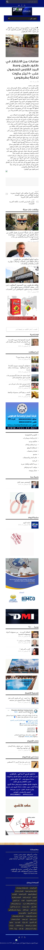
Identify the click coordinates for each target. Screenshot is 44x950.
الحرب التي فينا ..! (24, 649)
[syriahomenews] (22, 13)
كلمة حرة (17, 922)
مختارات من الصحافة (30, 925)
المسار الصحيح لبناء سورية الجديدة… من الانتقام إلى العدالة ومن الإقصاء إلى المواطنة (18, 342)
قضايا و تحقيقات (32, 451)
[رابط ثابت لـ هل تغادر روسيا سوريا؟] (34, 362)
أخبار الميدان (33, 888)
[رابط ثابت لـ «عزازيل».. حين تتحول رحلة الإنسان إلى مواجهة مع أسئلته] (34, 751)
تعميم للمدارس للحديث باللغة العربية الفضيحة (21, 201)
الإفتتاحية (14, 894)
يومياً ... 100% (13, 928)
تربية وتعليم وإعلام (31, 444)
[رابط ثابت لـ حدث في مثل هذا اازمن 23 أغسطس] (34, 767)
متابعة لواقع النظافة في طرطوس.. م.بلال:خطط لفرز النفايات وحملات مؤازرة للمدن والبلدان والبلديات (23, 261)
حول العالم (26, 910)
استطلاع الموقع (32, 448)
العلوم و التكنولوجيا (31, 435)
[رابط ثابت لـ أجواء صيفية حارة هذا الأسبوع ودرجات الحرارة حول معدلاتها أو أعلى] (34, 381)
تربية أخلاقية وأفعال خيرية (29, 464)
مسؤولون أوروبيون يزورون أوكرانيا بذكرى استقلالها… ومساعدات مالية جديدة (19, 368)
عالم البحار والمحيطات (30, 457)
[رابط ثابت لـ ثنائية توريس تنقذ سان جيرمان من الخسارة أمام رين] (34, 389)
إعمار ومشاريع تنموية (30, 891)
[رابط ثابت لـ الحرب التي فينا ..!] (34, 654)
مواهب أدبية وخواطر (30, 467)
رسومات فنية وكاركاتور (15, 910)
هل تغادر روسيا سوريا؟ (23, 357)
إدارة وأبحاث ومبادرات (30, 438)
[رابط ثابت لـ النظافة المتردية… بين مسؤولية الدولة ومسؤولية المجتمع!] (34, 637)
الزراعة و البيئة (27, 897)
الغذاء (22, 900)
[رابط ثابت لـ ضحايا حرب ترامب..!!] (34, 646)
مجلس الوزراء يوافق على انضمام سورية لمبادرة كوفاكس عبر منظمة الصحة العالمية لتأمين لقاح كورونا (24, 194)
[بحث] (7, 1)
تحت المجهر (16, 900)
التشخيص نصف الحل (23, 482)
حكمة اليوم (26, 522)
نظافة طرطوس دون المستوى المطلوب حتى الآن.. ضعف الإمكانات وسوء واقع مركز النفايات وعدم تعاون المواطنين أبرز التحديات (22, 287)
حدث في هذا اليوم (15, 906)
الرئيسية (33, 28)
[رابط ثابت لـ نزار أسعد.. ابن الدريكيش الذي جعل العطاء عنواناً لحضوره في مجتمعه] (34, 703)
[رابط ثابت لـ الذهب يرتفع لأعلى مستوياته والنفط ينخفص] (34, 398)
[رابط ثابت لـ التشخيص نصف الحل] (34, 487)
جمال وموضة (33, 470)
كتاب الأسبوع (33, 922)
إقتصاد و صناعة (19, 891)
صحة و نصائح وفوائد (31, 916)
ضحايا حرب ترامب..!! (23, 640)
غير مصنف (25, 919)
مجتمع (35, 454)
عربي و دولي (33, 919)
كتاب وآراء (25, 922)
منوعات (11, 925)
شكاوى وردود (25, 28)
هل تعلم (21, 928)
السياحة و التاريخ (16, 897)
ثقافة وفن (33, 906)
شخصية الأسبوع (32, 913)
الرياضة (34, 461)
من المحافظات (19, 925)
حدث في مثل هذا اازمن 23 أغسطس (18, 762)
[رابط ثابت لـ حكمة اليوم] (34, 528)
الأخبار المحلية (22, 894)
